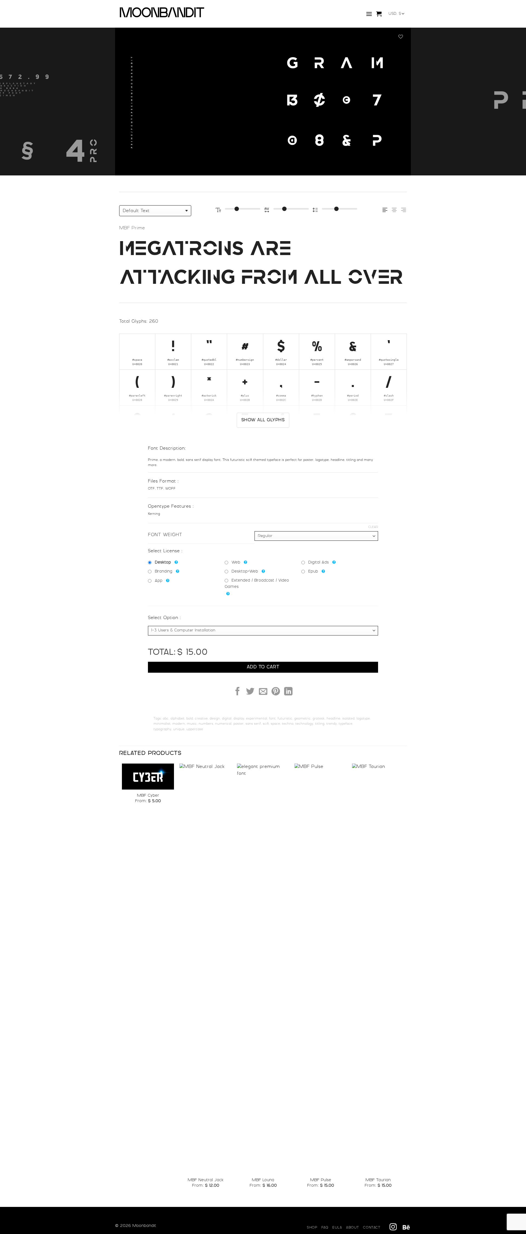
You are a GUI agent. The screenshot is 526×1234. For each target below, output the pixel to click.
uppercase (194, 729)
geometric (302, 718)
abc (165, 718)
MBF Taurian (378, 1180)
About (352, 1227)
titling (319, 724)
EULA (337, 1227)
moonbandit (157, 13)
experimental (256, 718)
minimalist (161, 724)
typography (162, 729)
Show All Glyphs (263, 420)
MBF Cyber (148, 796)
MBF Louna (263, 1180)
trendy (331, 724)
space (275, 724)
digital (226, 718)
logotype (363, 718)
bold (189, 718)
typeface (345, 724)
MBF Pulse (320, 1180)
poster (238, 724)
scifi (266, 724)
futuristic (285, 718)
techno (287, 724)
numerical (223, 724)
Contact (371, 1227)
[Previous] (17, 101)
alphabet (177, 718)
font (272, 718)
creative (201, 718)
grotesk (319, 718)
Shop (312, 1227)
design (215, 718)
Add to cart (263, 667)
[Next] (508, 101)
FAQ (324, 1227)
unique (178, 729)
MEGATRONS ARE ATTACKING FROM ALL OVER (261, 263)
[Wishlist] (400, 37)
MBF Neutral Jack (206, 1180)
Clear (373, 527)
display (238, 718)
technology (304, 724)
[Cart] (379, 14)
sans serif (253, 724)
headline (333, 718)
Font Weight (165, 535)
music (192, 724)
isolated (348, 718)
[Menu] (369, 14)
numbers (206, 724)
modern (178, 724)
